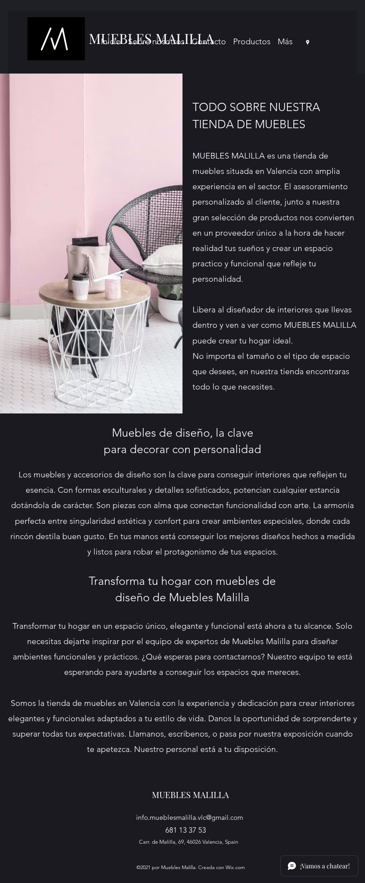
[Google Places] (307, 42)
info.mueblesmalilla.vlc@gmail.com (189, 817)
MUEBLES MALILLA (190, 794)
